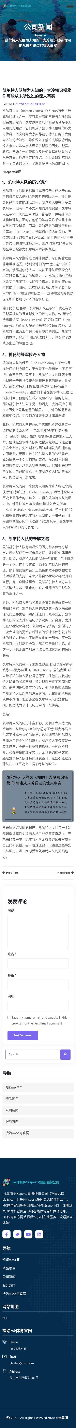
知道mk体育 (14, 1087)
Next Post (64, 873)
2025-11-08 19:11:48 (32, 104)
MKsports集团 (58, 1418)
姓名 (11, 954)
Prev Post (11, 873)
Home (38, 35)
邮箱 (11, 975)
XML (5, 1318)
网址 (10, 996)
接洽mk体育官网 (17, 1133)
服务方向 (11, 1122)
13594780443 (18, 1348)
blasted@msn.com (22, 1363)
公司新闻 (11, 1110)
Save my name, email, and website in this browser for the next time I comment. (39, 1020)
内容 (10, 910)
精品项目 (11, 1099)
